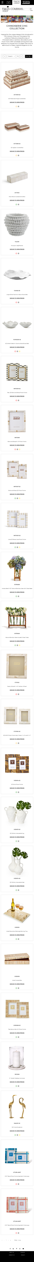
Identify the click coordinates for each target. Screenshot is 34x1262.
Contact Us (11, 1255)
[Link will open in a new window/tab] (10, 1249)
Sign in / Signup (6, 10)
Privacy (23, 1255)
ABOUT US (11, 1252)
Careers (22, 1252)
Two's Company (12, 9)
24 (19, 1240)
